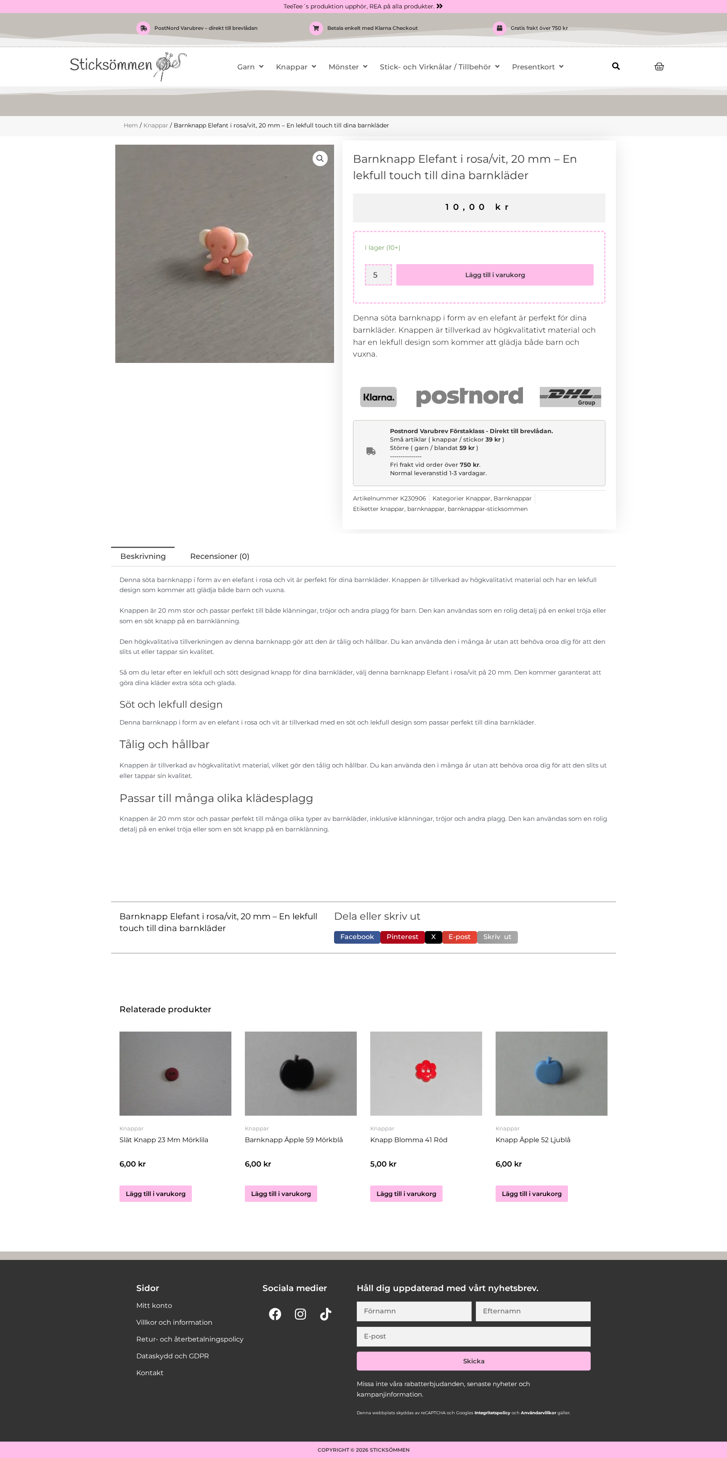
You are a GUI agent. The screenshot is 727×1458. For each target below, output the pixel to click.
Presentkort (533, 67)
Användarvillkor (538, 1413)
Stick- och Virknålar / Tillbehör (435, 67)
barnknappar (426, 508)
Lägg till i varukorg (495, 275)
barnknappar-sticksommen (488, 508)
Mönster (344, 67)
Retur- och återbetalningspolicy (190, 1339)
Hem (131, 125)
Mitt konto (154, 1306)
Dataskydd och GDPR (172, 1356)
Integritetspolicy (491, 1413)
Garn (246, 67)
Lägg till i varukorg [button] (156, 1194)
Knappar (292, 67)
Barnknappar (513, 498)
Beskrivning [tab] (143, 556)
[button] (616, 66)
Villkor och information (174, 1322)
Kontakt (150, 1373)
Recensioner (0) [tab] (219, 556)
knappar (392, 508)
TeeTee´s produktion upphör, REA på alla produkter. (359, 6)
